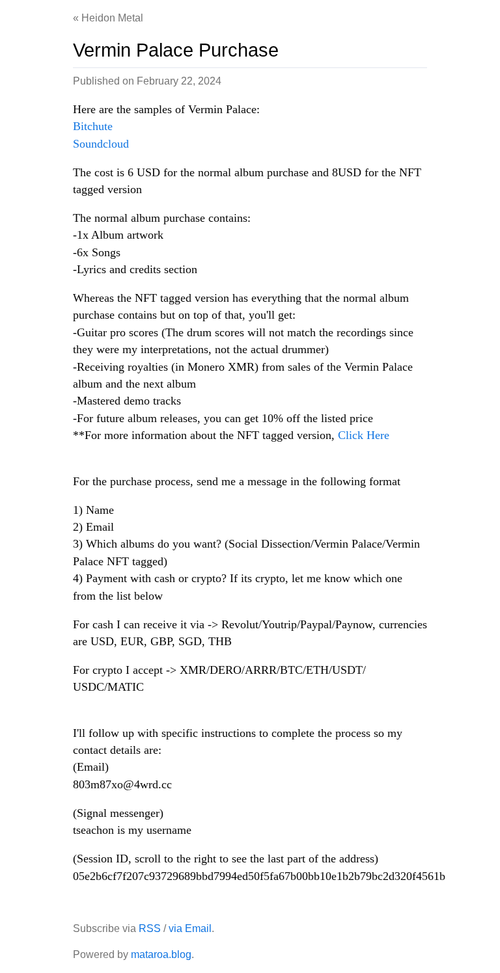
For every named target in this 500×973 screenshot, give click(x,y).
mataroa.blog (161, 954)
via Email (190, 928)
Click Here (363, 435)
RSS (150, 928)
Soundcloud (101, 143)
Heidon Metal (112, 17)
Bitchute (93, 126)
